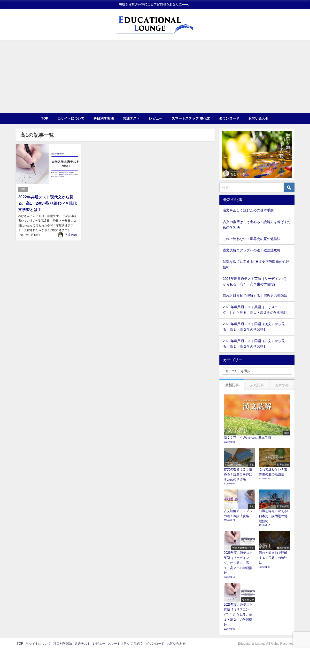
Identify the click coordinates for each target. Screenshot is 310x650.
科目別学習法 (103, 118)
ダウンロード (229, 118)
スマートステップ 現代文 (191, 118)
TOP (44, 118)
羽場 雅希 (71, 234)
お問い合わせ (258, 118)
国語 (23, 189)
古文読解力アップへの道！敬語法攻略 (251, 250)
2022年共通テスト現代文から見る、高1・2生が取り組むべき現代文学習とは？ (47, 203)
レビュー (156, 118)
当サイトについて (71, 118)
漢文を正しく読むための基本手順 (248, 210)
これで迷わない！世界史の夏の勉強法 (251, 239)
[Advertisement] (155, 77)
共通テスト (131, 118)
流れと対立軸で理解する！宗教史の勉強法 (255, 295)
